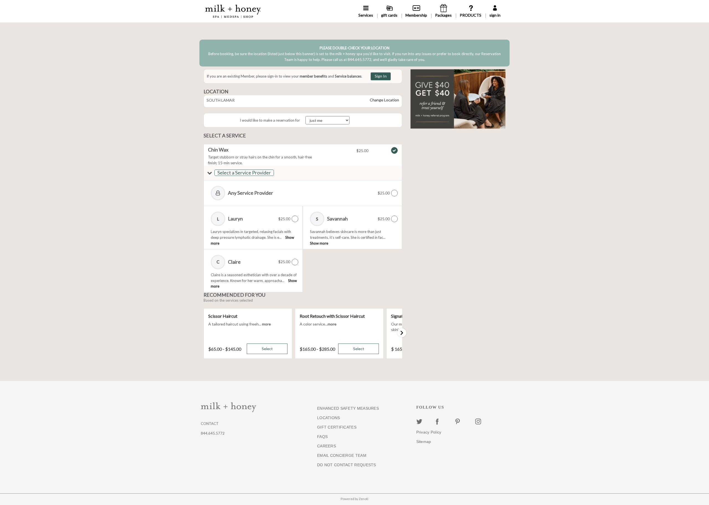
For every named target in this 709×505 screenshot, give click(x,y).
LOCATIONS (328, 418)
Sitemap (423, 441)
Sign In (381, 76)
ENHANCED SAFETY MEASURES (348, 408)
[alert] (354, 53)
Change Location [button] (384, 100)
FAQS (322, 436)
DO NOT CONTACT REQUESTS (346, 465)
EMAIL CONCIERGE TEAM (341, 455)
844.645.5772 (213, 433)
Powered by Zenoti (354, 499)
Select (267, 348)
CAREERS (326, 446)
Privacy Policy (428, 432)
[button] (303, 173)
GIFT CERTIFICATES (336, 427)
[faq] (470, 11)
